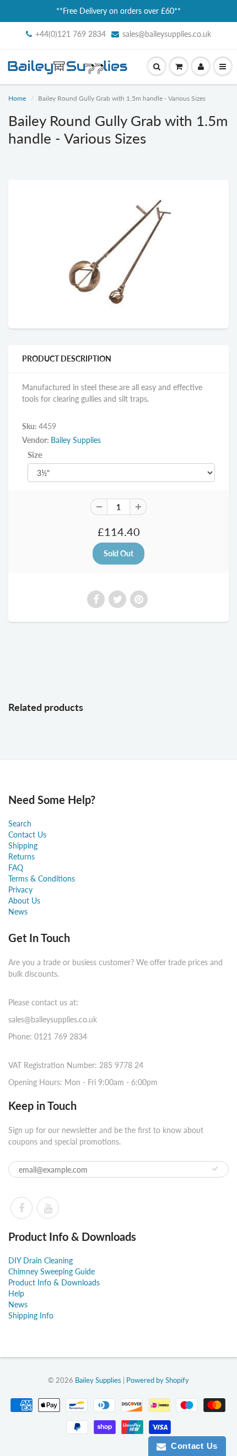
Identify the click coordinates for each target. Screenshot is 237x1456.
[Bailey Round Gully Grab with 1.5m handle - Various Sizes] (118, 253)
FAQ (15, 867)
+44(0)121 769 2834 (70, 34)
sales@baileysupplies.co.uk (166, 34)
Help (16, 1293)
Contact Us (27, 834)
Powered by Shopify (157, 1380)
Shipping (22, 845)
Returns (21, 856)
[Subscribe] (215, 1169)
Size (35, 454)
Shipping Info (30, 1315)
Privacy (20, 889)
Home (17, 98)
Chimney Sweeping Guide (51, 1271)
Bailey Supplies (76, 440)
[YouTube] (48, 1208)
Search (19, 823)
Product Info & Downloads (54, 1282)
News (18, 911)
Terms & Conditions (41, 878)
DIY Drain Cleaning (40, 1260)
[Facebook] (21, 1208)
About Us (24, 900)
